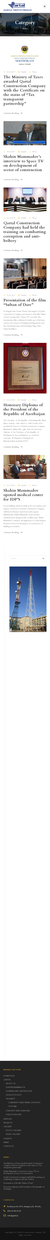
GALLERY (7, 1126)
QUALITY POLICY (14, 1095)
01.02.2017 (11, 218)
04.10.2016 (11, 400)
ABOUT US (10, 1083)
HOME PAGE (8, 1076)
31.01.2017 (11, 295)
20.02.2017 (11, 72)
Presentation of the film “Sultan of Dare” (24, 302)
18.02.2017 (11, 152)
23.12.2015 (11, 485)
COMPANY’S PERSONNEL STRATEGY (24, 1102)
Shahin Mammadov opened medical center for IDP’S (23, 495)
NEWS (6, 1142)
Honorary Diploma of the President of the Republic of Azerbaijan (24, 409)
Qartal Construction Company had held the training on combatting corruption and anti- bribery (24, 232)
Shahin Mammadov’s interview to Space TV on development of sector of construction (23, 163)
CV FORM (12, 1106)
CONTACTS (8, 1146)
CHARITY (7, 1138)
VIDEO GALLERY (13, 1134)
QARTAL (7, 1080)
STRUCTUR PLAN (13, 1114)
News (34, 72)
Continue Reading (11, 113)
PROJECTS (7, 1123)
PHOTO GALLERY (13, 1130)
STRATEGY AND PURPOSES (18, 1111)
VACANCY (10, 1099)
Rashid (23, 72)
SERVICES (7, 1119)
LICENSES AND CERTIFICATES (19, 1091)
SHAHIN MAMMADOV (15, 1087)
